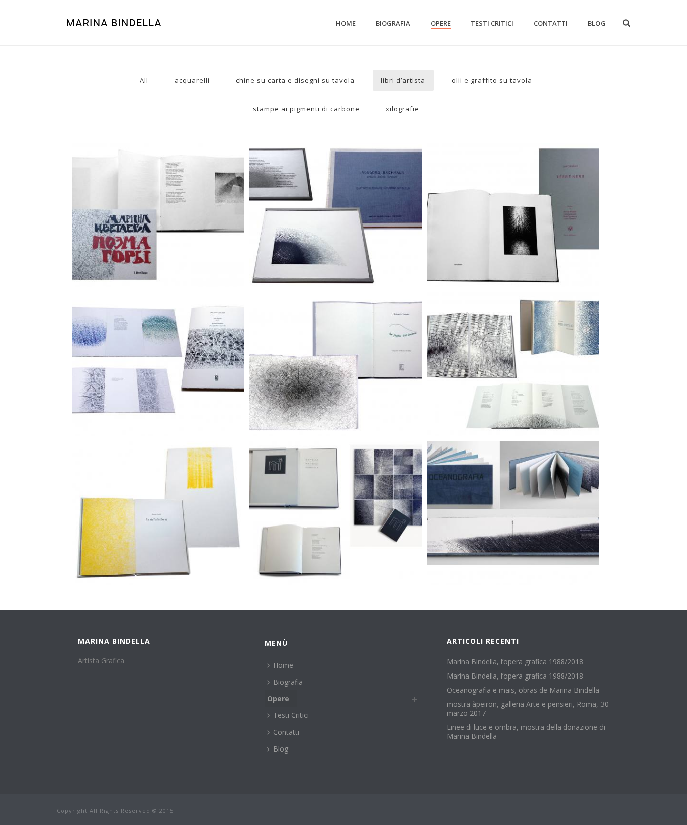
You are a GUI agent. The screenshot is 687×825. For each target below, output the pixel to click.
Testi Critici (492, 23)
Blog (597, 23)
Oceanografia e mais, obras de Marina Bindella (523, 690)
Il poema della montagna (158, 166)
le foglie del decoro (335, 315)
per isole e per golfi (158, 315)
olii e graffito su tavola (492, 80)
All (144, 80)
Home (346, 23)
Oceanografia (513, 464)
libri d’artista (403, 80)
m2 (335, 464)
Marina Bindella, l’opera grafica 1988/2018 (515, 661)
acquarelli (192, 80)
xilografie (402, 108)
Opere (441, 23)
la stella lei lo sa (158, 464)
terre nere (513, 166)
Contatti (551, 23)
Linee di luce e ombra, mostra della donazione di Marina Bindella (526, 732)
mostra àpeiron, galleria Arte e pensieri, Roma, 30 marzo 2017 (528, 709)
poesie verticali (513, 315)
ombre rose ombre (335, 166)
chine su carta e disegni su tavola (295, 80)
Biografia (393, 23)
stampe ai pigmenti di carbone (306, 108)
